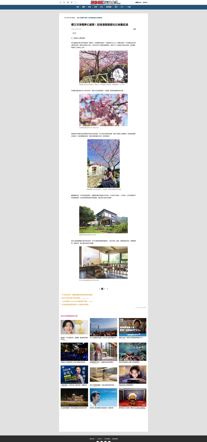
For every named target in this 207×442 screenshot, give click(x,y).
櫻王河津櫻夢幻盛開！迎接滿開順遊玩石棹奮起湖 (89, 17)
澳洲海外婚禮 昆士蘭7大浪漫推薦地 (129, 362)
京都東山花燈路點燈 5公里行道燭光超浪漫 (73, 362)
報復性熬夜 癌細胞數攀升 (126, 385)
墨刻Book (138, 2)
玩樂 (134, 29)
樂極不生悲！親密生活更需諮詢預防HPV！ (131, 337)
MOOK (145, 2)
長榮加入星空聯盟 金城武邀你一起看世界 (101, 408)
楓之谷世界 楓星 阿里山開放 (71, 298)
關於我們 (92, 438)
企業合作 (99, 438)
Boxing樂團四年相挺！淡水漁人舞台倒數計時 (103, 337)
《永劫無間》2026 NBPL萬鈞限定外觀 (74, 301)
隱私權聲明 (115, 438)
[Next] (107, 289)
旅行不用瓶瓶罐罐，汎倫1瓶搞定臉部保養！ (102, 385)
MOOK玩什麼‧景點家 (69, 17)
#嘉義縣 (74, 33)
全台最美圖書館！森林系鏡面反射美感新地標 (74, 408)
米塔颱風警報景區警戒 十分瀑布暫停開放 (75, 304)
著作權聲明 (107, 438)
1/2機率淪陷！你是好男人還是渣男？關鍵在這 (74, 385)
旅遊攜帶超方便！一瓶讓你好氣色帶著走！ (102, 362)
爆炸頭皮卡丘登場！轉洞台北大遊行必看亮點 (132, 408)
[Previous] (100, 289)
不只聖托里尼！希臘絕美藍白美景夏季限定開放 (77, 295)
